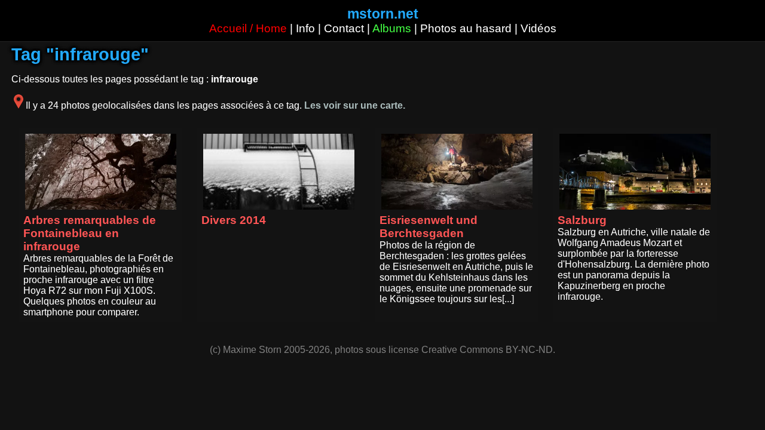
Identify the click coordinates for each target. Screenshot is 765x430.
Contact (344, 28)
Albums (391, 28)
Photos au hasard (466, 28)
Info (305, 28)
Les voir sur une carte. (354, 105)
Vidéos (538, 28)
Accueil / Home (248, 28)
